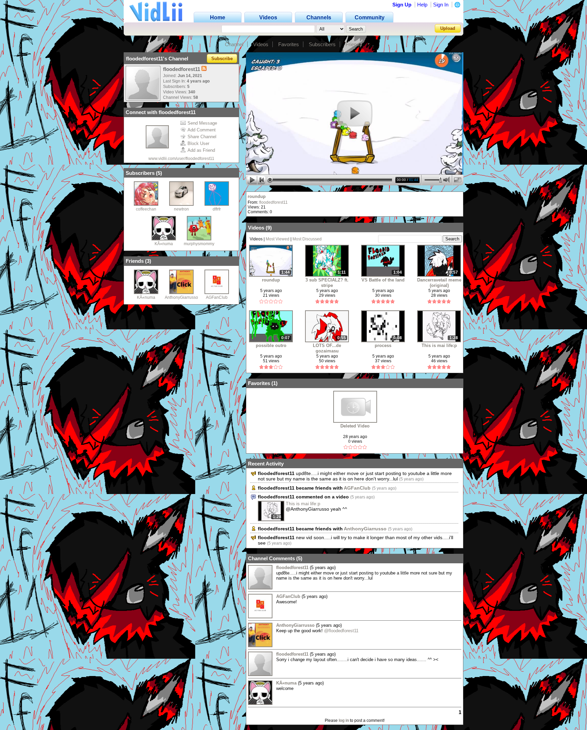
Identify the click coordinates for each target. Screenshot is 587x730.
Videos (260, 44)
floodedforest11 (273, 202)
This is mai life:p (439, 345)
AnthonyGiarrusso (181, 297)
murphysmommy (199, 243)
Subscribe (222, 58)
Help (422, 4)
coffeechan (146, 209)
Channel (234, 44)
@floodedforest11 (341, 630)
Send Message (202, 123)
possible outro (271, 345)
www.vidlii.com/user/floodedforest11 (181, 158)
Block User (198, 143)
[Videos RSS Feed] (204, 69)
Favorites (288, 44)
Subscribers (322, 44)
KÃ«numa (164, 243)
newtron (181, 209)
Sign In (440, 4)
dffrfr (217, 209)
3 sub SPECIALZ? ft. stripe (327, 282)
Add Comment (202, 129)
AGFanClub (217, 297)
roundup (257, 196)
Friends (353, 44)
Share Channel (202, 136)
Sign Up (401, 4)
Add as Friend (201, 150)
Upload (447, 28)
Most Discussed (307, 239)
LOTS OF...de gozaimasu (327, 348)
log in (344, 720)
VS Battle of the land (383, 279)
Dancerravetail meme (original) (439, 282)
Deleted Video (355, 425)
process (383, 345)
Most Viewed (277, 239)
